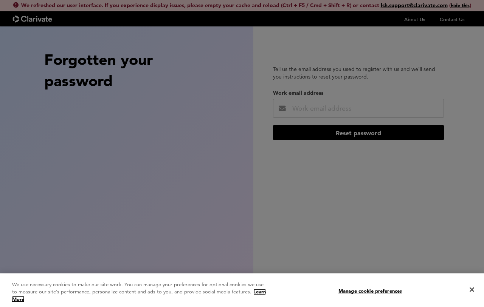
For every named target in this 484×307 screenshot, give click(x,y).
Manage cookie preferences (370, 290)
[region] (242, 290)
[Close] (472, 289)
